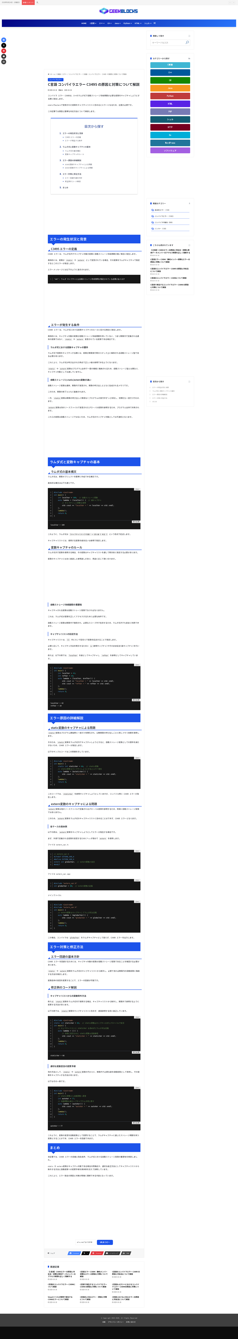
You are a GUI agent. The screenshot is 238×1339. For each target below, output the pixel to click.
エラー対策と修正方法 (72, 174)
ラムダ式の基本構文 (73, 151)
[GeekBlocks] (119, 11)
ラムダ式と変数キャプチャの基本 (76, 146)
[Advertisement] (94, 48)
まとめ (65, 187)
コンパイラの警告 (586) (164, 222)
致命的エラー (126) (162, 210)
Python (127, 23)
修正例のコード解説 (73, 181)
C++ (101, 23)
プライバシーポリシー (116, 1322)
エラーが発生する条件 (73, 140)
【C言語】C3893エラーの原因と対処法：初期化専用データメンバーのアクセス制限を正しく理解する (62, 1274)
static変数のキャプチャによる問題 (78, 164)
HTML (137, 23)
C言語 (92, 23)
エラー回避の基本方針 (73, 178)
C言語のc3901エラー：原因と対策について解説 (93, 1298)
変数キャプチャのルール (74, 154)
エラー (64, 74)
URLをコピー (105, 1242)
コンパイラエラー (75, 74)
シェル (147, 23)
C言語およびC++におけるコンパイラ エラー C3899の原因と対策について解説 (125, 1286)
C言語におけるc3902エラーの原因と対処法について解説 (125, 1298)
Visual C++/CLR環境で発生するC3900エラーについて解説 (60, 1298)
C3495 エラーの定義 (73, 137)
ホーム (52, 74)
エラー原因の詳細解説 (72, 160)
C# (108, 23)
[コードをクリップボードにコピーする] (137, 280)
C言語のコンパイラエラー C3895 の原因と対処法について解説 (126, 1272)
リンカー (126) (160, 228)
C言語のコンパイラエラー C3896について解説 (61, 1285)
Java (117, 23)
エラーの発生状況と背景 (73, 133)
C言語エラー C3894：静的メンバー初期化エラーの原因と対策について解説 (94, 1274)
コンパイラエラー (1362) (164, 216)
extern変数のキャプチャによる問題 (79, 167)
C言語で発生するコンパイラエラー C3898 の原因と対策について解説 (93, 1285)
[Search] (187, 42)
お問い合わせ (131, 1322)
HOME (83, 23)
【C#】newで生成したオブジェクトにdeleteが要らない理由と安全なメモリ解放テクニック (69, 2)
